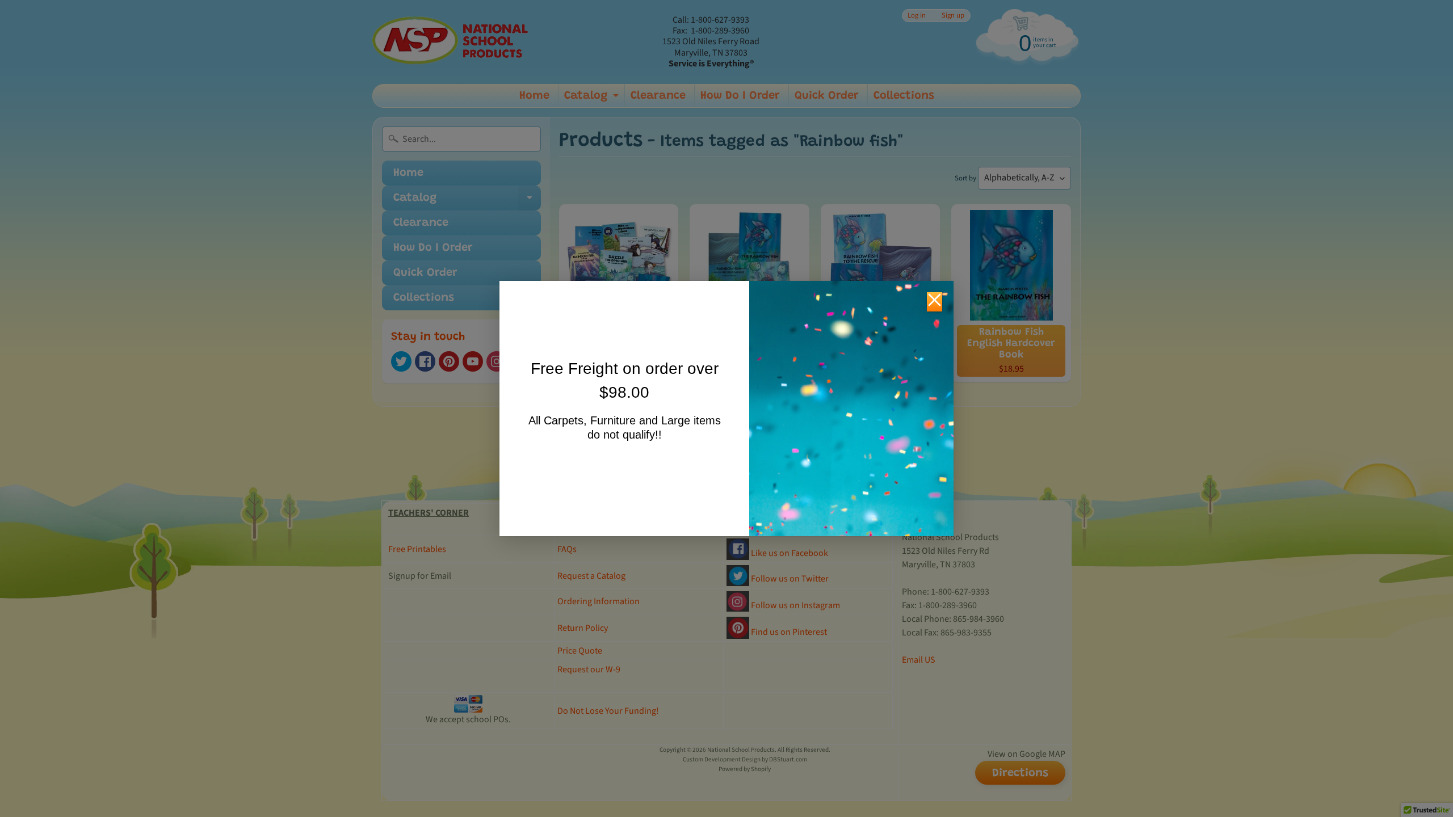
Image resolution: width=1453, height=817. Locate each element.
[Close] (934, 301)
